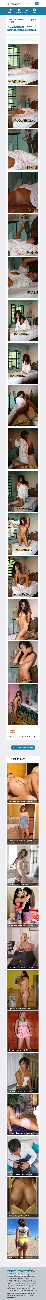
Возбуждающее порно (15, 1273)
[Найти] (37, 3)
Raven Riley (19, 27)
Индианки (26, 30)
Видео (34, 13)
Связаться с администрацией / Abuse (20, 1270)
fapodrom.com (13, 3)
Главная (10, 13)
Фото (26, 13)
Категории (19, 13)
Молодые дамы (14, 30)
